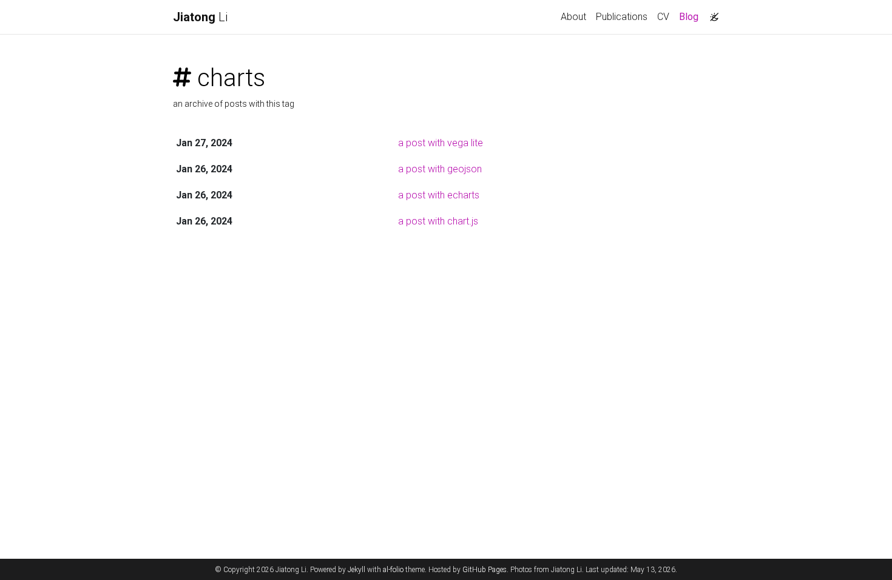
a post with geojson (440, 169)
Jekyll (356, 569)
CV (663, 16)
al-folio (393, 569)
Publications (621, 16)
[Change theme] (711, 13)
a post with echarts (438, 195)
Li (200, 17)
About (573, 16)
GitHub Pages (484, 569)
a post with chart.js (438, 221)
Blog (691, 16)
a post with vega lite (440, 143)
